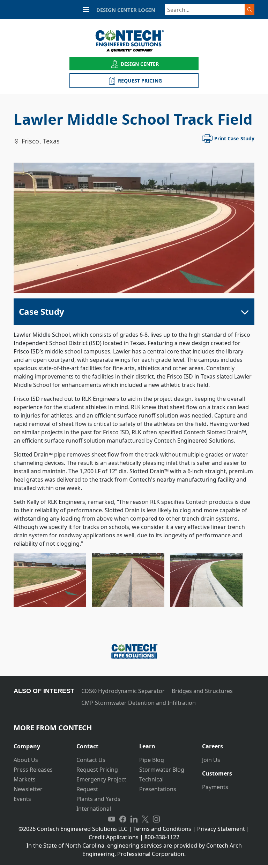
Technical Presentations (157, 784)
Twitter (145, 819)
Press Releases (33, 769)
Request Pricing (97, 769)
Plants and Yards (98, 799)
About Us (26, 760)
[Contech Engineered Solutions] (134, 41)
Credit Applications (114, 837)
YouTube (112, 819)
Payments (215, 787)
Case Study (41, 311)
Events (22, 799)
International (93, 808)
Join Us (211, 760)
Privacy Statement (221, 829)
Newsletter (28, 789)
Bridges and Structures (202, 691)
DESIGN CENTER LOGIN (125, 9)
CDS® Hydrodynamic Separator (123, 691)
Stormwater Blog (161, 769)
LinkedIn (134, 819)
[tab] (40, 744)
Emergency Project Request (101, 784)
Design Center (140, 64)
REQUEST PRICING (140, 80)
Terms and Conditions (162, 829)
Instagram (156, 819)
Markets (25, 779)
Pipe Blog (151, 760)
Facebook (123, 819)
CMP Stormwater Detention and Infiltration (138, 703)
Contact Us (90, 760)
